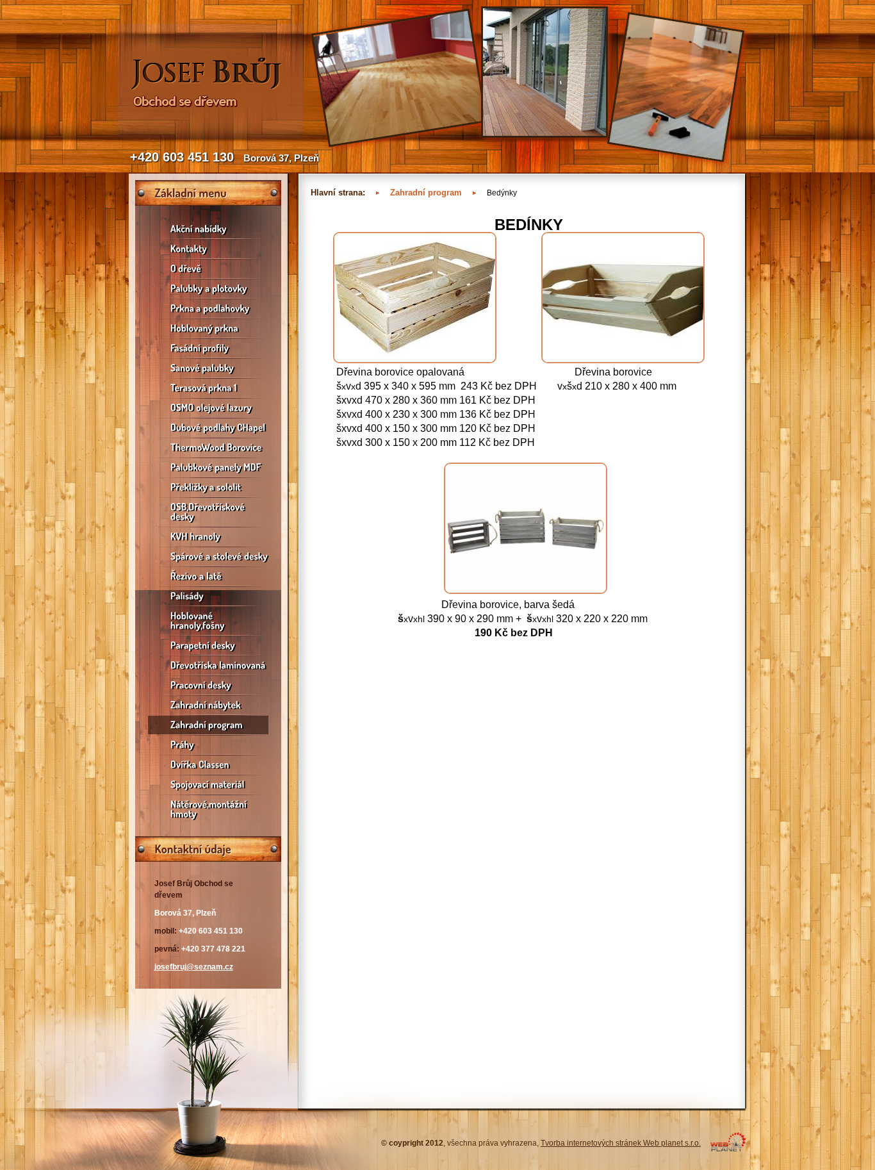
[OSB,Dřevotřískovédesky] (208, 512)
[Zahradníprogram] (208, 725)
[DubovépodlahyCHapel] (208, 427)
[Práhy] (208, 745)
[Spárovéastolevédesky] (208, 556)
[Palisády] (208, 596)
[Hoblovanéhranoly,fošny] (208, 621)
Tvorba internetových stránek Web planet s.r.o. (621, 1143)
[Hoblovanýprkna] (208, 328)
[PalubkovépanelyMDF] (208, 467)
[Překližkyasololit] (208, 487)
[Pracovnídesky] (208, 685)
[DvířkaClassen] (208, 764)
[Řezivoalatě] (208, 576)
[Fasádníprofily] (208, 348)
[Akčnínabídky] (208, 229)
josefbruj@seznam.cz (193, 966)
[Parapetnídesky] (208, 645)
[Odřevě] (208, 269)
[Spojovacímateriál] (208, 784)
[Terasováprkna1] (208, 388)
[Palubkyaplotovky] (208, 288)
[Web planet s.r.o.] (728, 1148)
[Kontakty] (208, 249)
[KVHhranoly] (208, 536)
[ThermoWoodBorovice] (208, 447)
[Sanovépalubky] (208, 368)
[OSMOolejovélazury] (208, 408)
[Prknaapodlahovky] (208, 308)
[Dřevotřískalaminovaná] (208, 665)
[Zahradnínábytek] (208, 705)
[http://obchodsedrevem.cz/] (210, 135)
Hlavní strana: (338, 192)
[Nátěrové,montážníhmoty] (208, 809)
